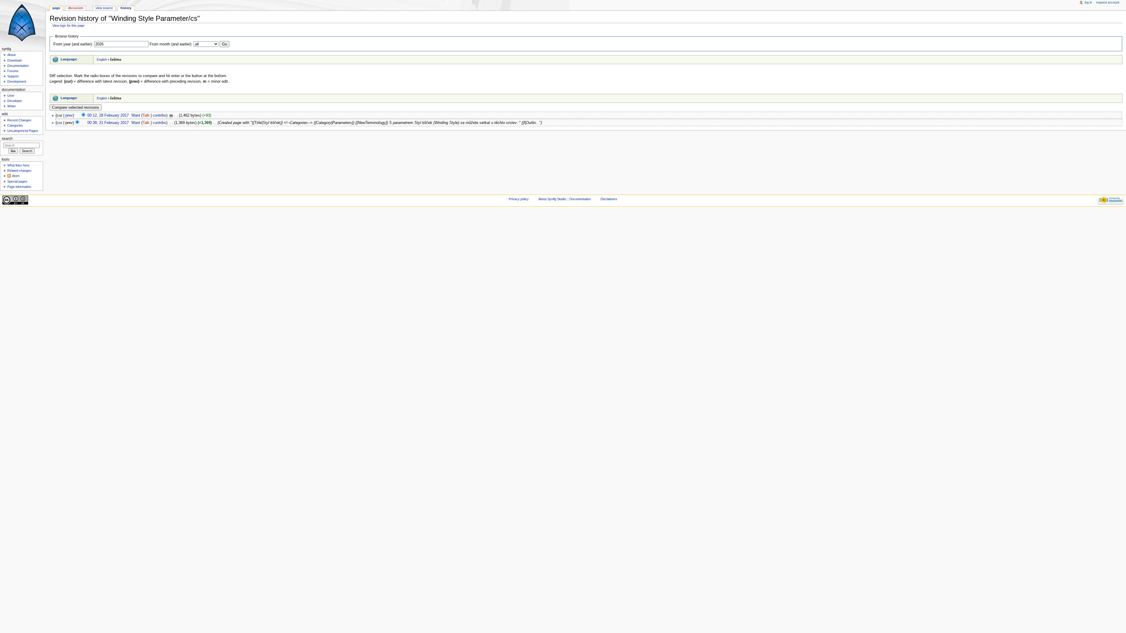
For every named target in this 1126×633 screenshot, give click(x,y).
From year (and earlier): (73, 44)
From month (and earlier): (171, 44)
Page (56, 8)
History (126, 8)
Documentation (18, 65)
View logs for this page (68, 25)
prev (69, 115)
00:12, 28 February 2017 (108, 115)
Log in (1088, 2)
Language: (69, 59)
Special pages (17, 181)
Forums (12, 71)
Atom (15, 176)
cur (59, 123)
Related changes (19, 170)
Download (14, 60)
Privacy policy (519, 199)
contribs (159, 115)
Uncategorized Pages (22, 130)
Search (7, 138)
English (102, 59)
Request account (1107, 2)
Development (16, 81)
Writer (11, 106)
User (10, 95)
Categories (15, 125)
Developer (14, 101)
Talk (146, 115)
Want (135, 115)
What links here (18, 165)
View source (104, 8)
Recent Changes (19, 120)
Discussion (75, 8)
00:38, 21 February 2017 (108, 123)
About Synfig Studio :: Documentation (564, 199)
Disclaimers (609, 199)
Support (12, 76)
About (11, 55)
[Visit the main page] (22, 22)
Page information (19, 186)
